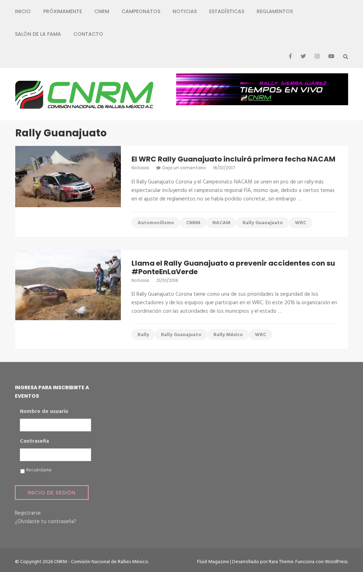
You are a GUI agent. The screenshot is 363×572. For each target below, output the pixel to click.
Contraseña (34, 441)
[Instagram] (317, 56)
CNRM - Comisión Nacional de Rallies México (101, 562)
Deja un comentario (184, 168)
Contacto (88, 34)
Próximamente (62, 11)
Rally (143, 335)
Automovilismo (156, 223)
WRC (300, 223)
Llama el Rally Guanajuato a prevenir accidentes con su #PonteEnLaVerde (233, 267)
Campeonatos (141, 11)
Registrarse (28, 513)
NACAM (221, 223)
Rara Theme (281, 562)
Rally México (228, 335)
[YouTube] (331, 56)
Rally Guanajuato (262, 223)
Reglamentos (275, 11)
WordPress (336, 562)
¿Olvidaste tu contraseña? (45, 521)
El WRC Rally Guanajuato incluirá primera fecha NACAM (233, 159)
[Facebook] (290, 56)
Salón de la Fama (38, 34)
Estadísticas (226, 11)
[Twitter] (303, 56)
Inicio (23, 11)
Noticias (185, 11)
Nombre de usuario (44, 411)
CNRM (101, 11)
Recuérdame (39, 470)
